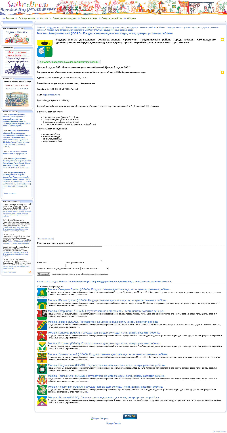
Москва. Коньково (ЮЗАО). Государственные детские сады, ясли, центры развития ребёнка (104, 332)
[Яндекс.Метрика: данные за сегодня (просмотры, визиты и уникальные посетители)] (99, 418)
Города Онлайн (113, 423)
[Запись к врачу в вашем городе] (17, 107)
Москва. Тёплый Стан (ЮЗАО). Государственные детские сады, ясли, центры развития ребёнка (106, 375)
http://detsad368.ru (51, 95)
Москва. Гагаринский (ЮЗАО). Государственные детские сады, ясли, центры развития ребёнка (105, 311)
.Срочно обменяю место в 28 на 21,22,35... (17, 163)
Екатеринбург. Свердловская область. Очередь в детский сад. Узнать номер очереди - (15, 254)
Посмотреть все (9, 193)
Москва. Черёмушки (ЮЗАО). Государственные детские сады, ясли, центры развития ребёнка (105, 386)
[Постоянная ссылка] (45, 239)
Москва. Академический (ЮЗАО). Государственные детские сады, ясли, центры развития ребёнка (105, 33)
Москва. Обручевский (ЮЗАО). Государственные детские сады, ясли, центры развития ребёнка (106, 365)
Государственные (27, 18)
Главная (10, 18)
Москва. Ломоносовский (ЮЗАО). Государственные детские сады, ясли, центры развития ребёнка (107, 354)
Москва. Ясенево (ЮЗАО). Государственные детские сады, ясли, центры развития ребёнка (103, 397)
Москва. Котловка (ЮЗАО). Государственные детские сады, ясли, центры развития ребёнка (104, 343)
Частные (44, 18)
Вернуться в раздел (104, 281)
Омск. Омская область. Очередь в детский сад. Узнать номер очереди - (16, 242)
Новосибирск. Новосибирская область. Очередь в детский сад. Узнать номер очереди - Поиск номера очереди (16, 229)
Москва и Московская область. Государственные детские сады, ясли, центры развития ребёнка (111, 27)
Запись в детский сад (112, 18)
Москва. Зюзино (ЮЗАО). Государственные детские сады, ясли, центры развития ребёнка (103, 321)
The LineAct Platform (219, 431)
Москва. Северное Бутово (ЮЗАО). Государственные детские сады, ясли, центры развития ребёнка (108, 289)
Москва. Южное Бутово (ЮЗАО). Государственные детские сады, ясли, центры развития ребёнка (107, 300)
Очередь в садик (89, 18)
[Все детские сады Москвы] (17, 43)
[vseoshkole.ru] (17, 74)
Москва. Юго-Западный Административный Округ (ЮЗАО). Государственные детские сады (90, 30)
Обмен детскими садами (64, 18)
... (87, 294)
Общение (131, 18)
